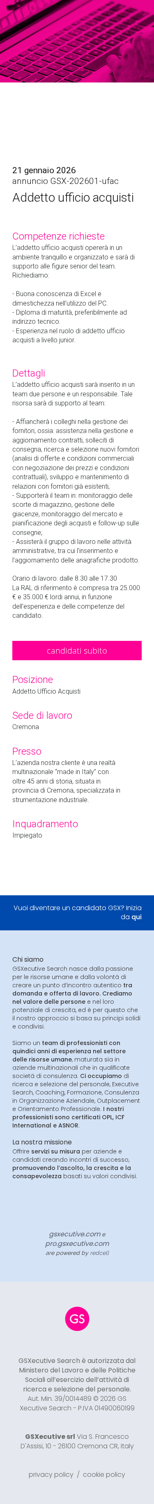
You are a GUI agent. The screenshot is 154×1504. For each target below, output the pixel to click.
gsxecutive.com (74, 1234)
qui (136, 917)
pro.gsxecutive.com (77, 1243)
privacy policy (51, 1474)
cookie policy (104, 1474)
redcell (99, 1253)
